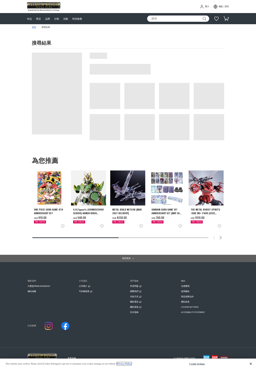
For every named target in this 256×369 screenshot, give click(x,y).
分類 (56, 18)
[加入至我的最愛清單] (62, 226)
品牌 (47, 18)
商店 (38, 18)
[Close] (251, 364)
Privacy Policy (124, 363)
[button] (128, 258)
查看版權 (72, 358)
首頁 (34, 27)
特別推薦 (77, 18)
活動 (65, 18)
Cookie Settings (197, 364)
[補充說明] (216, 18)
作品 (29, 18)
